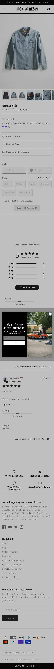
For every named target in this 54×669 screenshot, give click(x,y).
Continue (14, 343)
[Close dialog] (50, 313)
